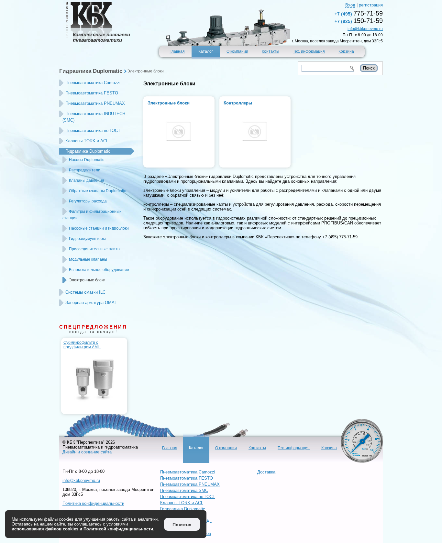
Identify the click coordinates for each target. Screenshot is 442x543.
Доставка (266, 472)
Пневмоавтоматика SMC (184, 490)
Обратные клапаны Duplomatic (97, 191)
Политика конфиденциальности (93, 503)
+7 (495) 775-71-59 (340, 236)
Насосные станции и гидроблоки (99, 228)
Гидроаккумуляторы (87, 238)
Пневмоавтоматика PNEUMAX (95, 103)
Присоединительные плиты (94, 249)
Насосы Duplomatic (86, 159)
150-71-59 (359, 20)
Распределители (84, 170)
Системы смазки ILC (85, 292)
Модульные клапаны (88, 259)
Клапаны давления (86, 180)
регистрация (371, 5)
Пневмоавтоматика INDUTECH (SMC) (93, 117)
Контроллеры (238, 103)
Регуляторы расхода (88, 201)
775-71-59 (359, 13)
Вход (350, 5)
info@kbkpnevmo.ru (365, 29)
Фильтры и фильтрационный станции (92, 214)
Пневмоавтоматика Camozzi (92, 82)
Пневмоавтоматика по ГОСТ (92, 130)
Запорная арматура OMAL (91, 302)
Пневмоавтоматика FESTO (91, 93)
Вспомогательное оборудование (99, 269)
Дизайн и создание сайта (87, 452)
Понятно (182, 524)
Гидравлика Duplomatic (90, 71)
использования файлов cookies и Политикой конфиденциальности (82, 529)
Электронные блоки (145, 71)
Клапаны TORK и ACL (86, 140)
